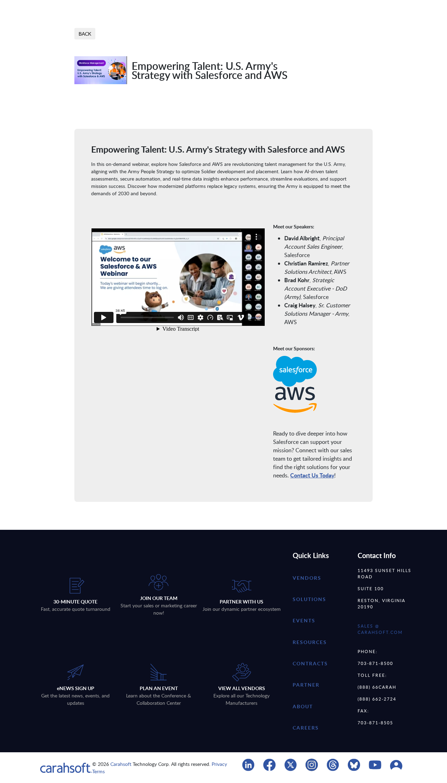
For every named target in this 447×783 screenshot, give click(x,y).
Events (304, 620)
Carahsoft (120, 764)
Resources (310, 642)
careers (306, 727)
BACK (85, 33)
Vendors (307, 578)
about (303, 706)
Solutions (309, 599)
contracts (310, 663)
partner (306, 684)
